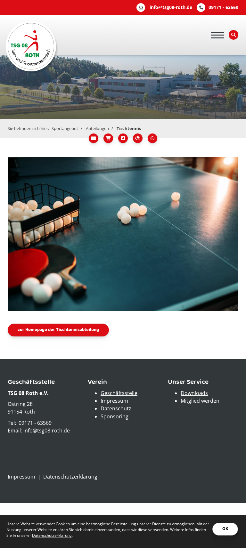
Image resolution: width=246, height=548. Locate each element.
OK (225, 529)
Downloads (194, 393)
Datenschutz (116, 408)
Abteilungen (97, 128)
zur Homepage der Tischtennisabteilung (58, 330)
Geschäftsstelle (119, 393)
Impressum (114, 400)
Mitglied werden (200, 400)
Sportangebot (65, 128)
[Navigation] (217, 35)
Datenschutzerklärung (70, 476)
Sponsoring (114, 416)
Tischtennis (129, 128)
